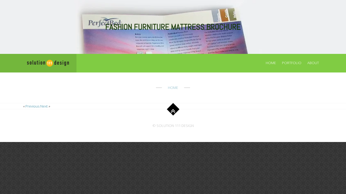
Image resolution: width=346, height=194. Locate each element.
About (313, 62)
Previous (32, 106)
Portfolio (291, 62)
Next (44, 106)
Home (271, 62)
